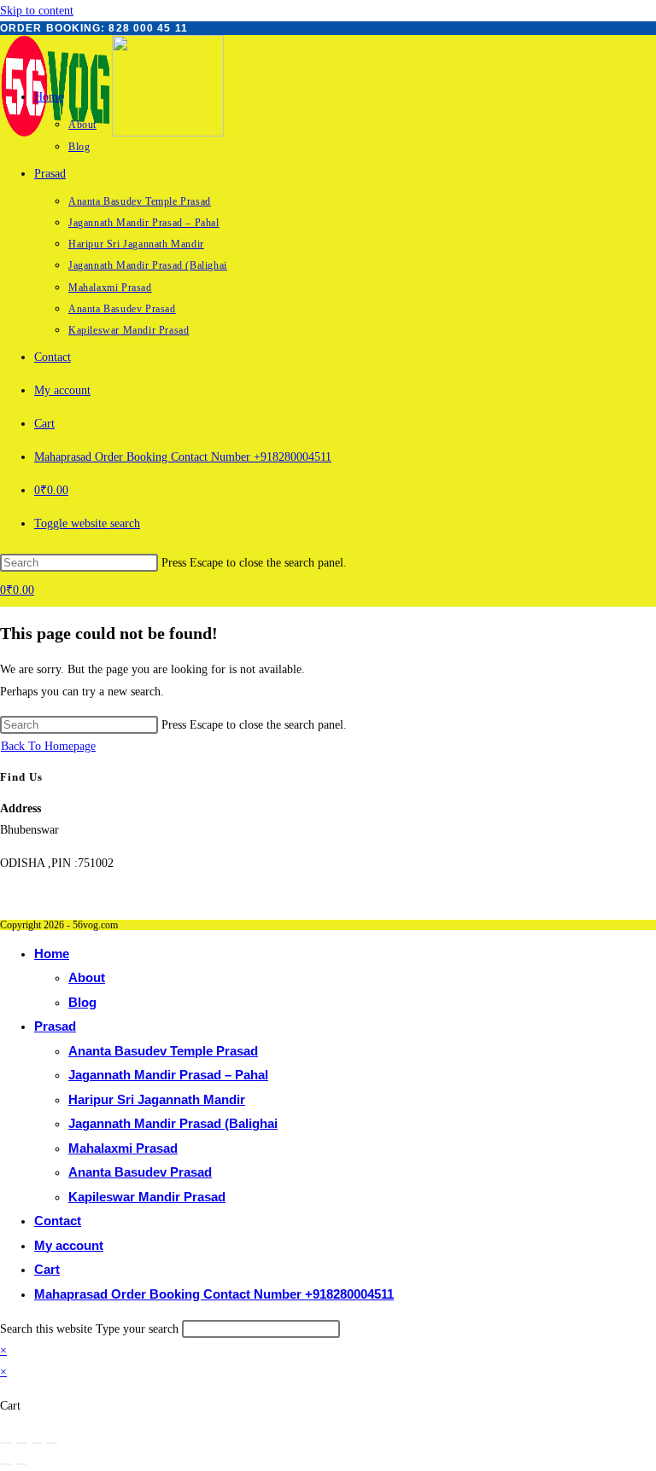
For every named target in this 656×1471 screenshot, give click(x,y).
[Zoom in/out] (6, 1443)
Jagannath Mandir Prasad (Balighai (173, 1123)
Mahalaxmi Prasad (123, 1148)
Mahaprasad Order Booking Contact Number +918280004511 (214, 1294)
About (86, 977)
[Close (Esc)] (52, 1443)
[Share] (37, 1443)
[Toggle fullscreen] (21, 1443)
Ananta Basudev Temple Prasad (163, 1051)
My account (68, 1245)
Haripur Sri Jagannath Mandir (156, 1099)
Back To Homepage (48, 746)
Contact (57, 1220)
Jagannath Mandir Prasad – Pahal (168, 1074)
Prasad (55, 1026)
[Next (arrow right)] (21, 1464)
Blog (82, 1002)
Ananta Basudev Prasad (140, 1172)
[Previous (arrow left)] (6, 1464)
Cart (47, 1269)
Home (51, 953)
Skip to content (36, 10)
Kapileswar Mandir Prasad (147, 1196)
